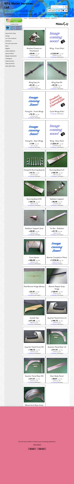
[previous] (65, 14)
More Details (37, 445)
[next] (67, 14)
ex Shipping (31, 57)
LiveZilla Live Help (14, 24)
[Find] (66, 7)
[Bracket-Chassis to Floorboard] (34, 37)
